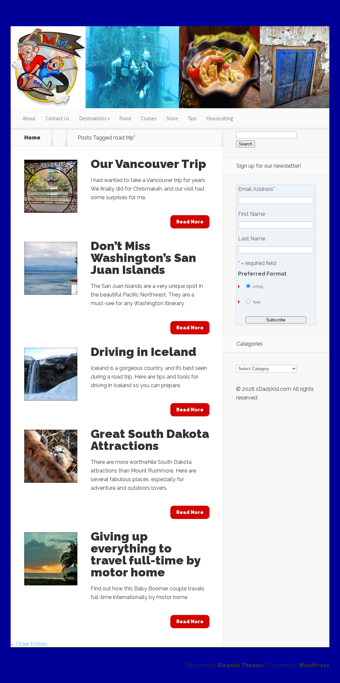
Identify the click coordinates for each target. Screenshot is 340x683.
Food (125, 118)
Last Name (251, 238)
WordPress (313, 665)
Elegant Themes (240, 665)
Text (256, 302)
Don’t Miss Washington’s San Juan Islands (143, 258)
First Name (251, 214)
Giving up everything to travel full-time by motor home (145, 554)
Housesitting (220, 118)
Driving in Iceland (143, 352)
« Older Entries (29, 644)
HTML (258, 287)
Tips (192, 118)
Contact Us (57, 118)
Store (172, 118)
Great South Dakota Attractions (150, 440)
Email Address (256, 189)
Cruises (148, 118)
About (29, 118)
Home (32, 137)
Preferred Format (262, 274)
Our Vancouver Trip (148, 164)
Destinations (92, 118)
